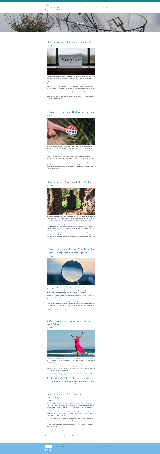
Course (93, 7)
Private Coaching (86, 7)
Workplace (99, 7)
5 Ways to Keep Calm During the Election (70, 112)
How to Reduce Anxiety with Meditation (69, 182)
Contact (113, 446)
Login (113, 7)
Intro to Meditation (101, 446)
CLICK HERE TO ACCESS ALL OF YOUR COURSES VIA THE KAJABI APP (80, 1)
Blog (109, 7)
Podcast (105, 7)
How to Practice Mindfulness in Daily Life (70, 42)
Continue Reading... (51, 103)
